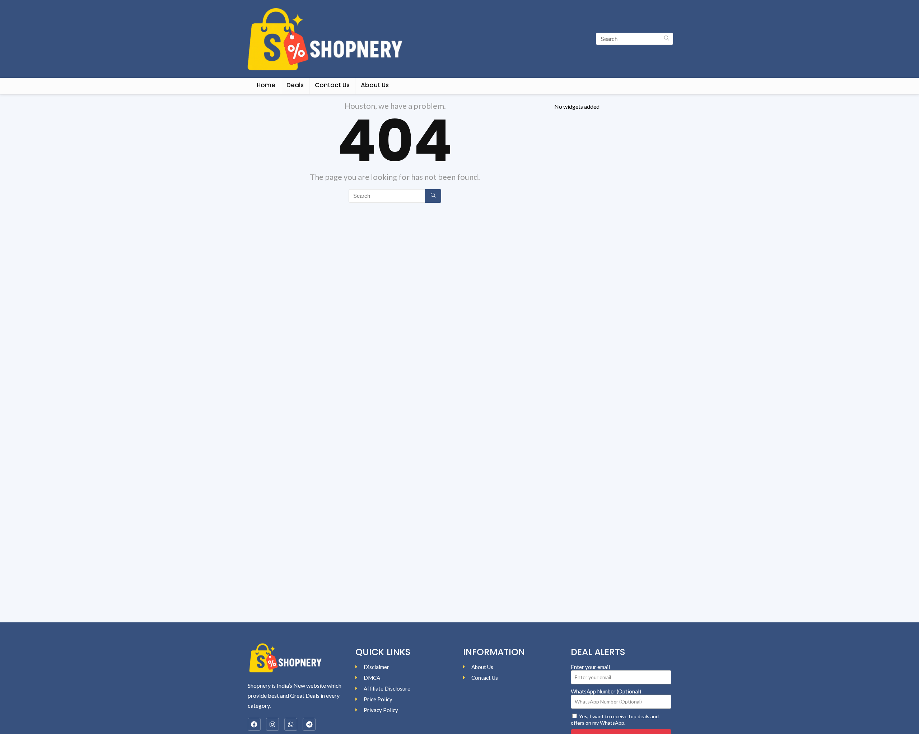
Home (266, 85)
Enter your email (590, 667)
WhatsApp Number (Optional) (606, 691)
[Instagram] (272, 724)
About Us (375, 85)
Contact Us (332, 85)
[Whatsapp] (290, 724)
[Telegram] (309, 724)
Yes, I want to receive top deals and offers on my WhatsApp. (615, 719)
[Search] (666, 39)
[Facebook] (254, 724)
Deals (295, 85)
